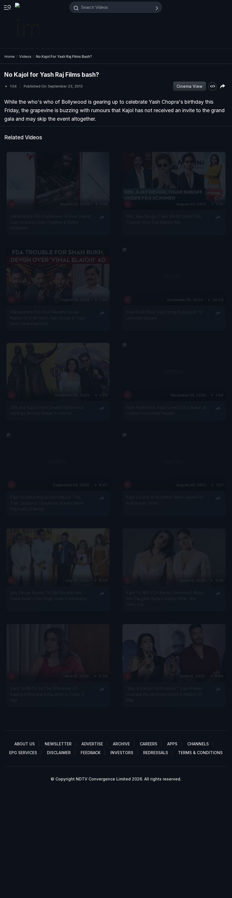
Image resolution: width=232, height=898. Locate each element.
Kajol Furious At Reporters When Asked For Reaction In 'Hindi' (165, 500)
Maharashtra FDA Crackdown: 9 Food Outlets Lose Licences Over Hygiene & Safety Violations (50, 222)
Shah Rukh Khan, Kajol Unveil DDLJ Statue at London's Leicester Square (166, 410)
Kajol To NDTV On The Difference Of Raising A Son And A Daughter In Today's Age (47, 694)
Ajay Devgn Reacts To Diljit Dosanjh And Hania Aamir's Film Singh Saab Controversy (48, 596)
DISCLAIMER (59, 752)
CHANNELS (198, 743)
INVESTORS (121, 752)
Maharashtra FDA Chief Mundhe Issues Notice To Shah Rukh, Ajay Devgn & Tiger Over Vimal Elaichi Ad (47, 318)
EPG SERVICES (23, 752)
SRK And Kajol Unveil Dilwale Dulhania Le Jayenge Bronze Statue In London (46, 410)
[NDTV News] (27, 24)
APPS (172, 743)
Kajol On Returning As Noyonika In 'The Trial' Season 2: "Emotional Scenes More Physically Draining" (46, 503)
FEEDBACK (90, 752)
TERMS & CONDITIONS (200, 752)
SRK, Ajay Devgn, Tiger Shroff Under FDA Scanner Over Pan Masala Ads (163, 219)
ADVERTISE (92, 743)
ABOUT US (24, 743)
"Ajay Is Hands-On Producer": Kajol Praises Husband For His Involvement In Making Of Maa (164, 694)
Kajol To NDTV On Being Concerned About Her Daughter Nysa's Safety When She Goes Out (165, 599)
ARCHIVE (121, 743)
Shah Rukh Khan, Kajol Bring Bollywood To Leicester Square (164, 315)
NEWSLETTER (58, 743)
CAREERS (148, 743)
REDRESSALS (155, 752)
